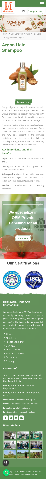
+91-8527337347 (35, 403)
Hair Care (37, 33)
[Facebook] (5, 417)
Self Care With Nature (20, 33)
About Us (11, 337)
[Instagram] (11, 417)
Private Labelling (15, 341)
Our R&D (10, 345)
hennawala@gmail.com (19, 408)
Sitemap (10, 361)
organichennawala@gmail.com (22, 412)
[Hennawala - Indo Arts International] (8, 7)
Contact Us (11, 357)
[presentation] (7, 281)
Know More (23, 238)
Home (6, 33)
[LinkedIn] (21, 417)
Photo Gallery (13, 349)
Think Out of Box (15, 353)
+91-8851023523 (18, 403)
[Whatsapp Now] (6, 472)
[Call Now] (6, 461)
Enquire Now (36, 11)
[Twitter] (16, 417)
